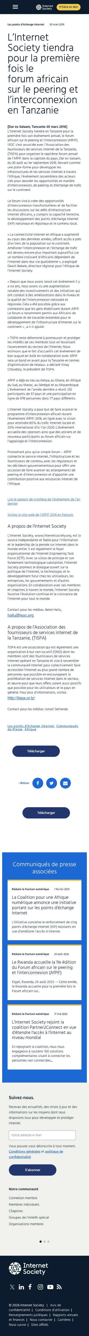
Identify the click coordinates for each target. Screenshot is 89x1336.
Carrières (64, 1320)
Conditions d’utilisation (52, 1310)
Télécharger (36, 751)
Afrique (31, 729)
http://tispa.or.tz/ (21, 697)
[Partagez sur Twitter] (51, 783)
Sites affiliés (39, 1325)
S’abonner (32, 1170)
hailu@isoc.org (20, 615)
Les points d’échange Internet (31, 726)
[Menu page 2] (44, 1242)
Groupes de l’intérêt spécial (29, 1218)
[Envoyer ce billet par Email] (65, 783)
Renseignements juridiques (28, 1315)
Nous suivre (17, 1325)
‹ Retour (24, 783)
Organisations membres (26, 1224)
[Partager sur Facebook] (37, 783)
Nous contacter (41, 1320)
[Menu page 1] (41, 1242)
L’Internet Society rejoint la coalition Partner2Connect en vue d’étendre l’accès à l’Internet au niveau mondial (44, 1030)
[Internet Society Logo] (28, 1268)
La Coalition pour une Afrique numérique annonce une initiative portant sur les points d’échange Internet (44, 905)
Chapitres (16, 1211)
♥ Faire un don (68, 7)
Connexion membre (23, 1198)
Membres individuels (24, 1205)
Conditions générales (24, 1152)
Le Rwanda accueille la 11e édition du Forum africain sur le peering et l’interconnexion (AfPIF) (44, 967)
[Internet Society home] (44, 7)
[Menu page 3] (48, 1242)
